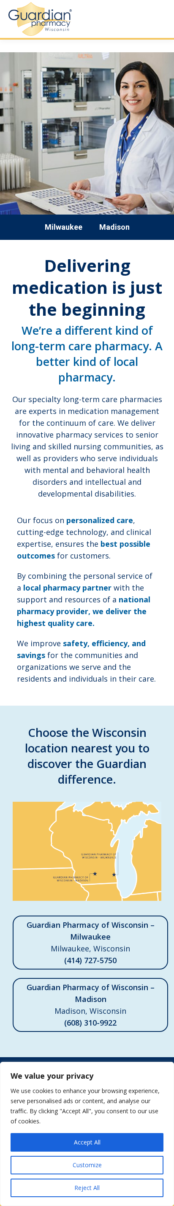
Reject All (87, 1188)
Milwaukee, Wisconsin (91, 942)
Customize (87, 1165)
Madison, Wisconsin (91, 1005)
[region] (87, 1134)
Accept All (87, 1142)
